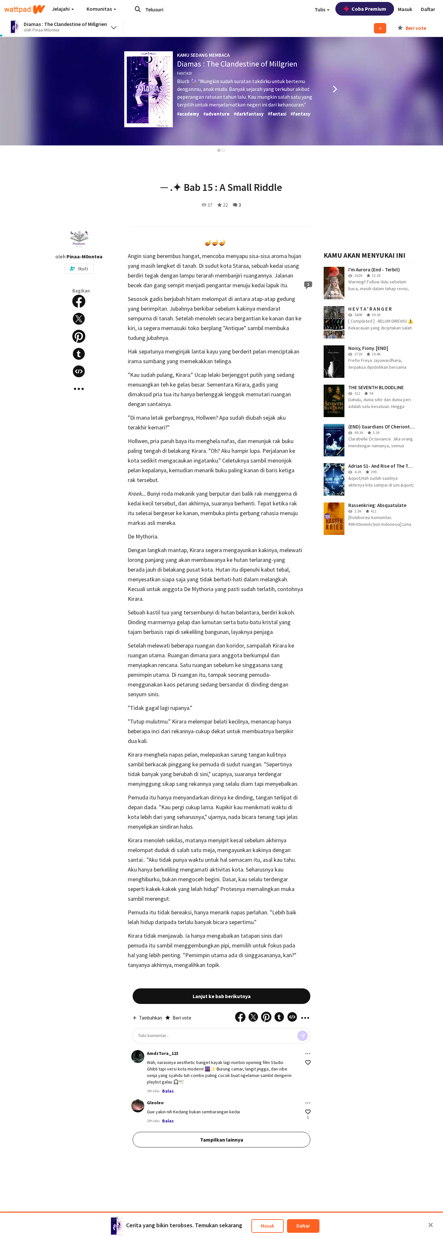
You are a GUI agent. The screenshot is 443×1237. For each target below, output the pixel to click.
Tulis (320, 9)
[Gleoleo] (137, 1105)
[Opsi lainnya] (308, 1053)
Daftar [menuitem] (428, 9)
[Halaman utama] (24, 9)
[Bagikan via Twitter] (78, 318)
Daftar (303, 1226)
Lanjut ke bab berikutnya (222, 996)
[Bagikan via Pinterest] (78, 336)
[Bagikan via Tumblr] (78, 353)
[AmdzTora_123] (137, 1056)
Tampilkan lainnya (221, 1139)
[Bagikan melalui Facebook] (78, 301)
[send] (302, 1036)
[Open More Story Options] (78, 388)
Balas (168, 1091)
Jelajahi (61, 9)
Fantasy (184, 73)
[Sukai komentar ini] (308, 1062)
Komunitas (100, 9)
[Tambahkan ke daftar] (380, 28)
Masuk (267, 1226)
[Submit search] (138, 9)
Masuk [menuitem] (405, 9)
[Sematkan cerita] (78, 371)
